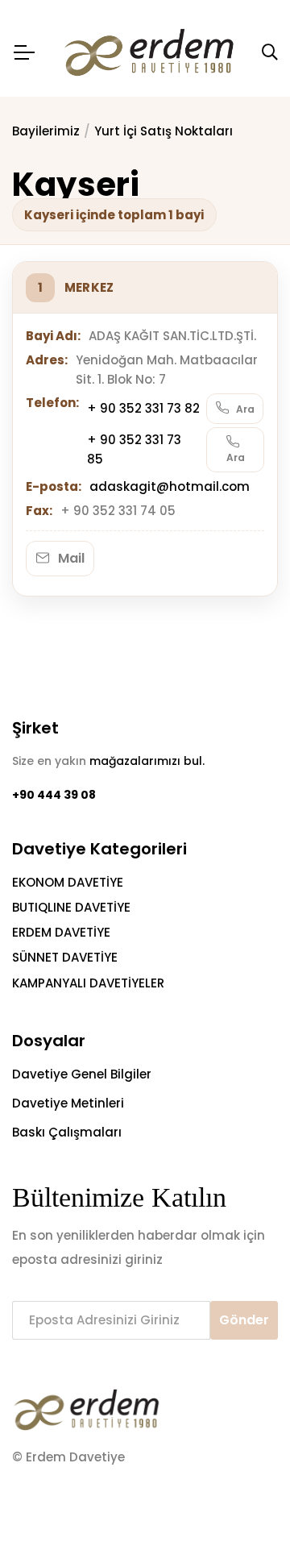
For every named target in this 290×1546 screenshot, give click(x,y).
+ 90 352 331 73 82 (143, 408)
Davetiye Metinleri (68, 1103)
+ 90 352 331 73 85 (134, 449)
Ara (244, 409)
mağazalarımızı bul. (147, 761)
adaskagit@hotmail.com (169, 486)
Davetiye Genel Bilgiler (81, 1074)
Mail (70, 558)
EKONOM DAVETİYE (67, 882)
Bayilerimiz (46, 131)
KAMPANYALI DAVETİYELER (88, 983)
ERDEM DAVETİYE (61, 932)
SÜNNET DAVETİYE (65, 957)
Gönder (244, 1320)
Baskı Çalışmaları (67, 1132)
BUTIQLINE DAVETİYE (71, 907)
